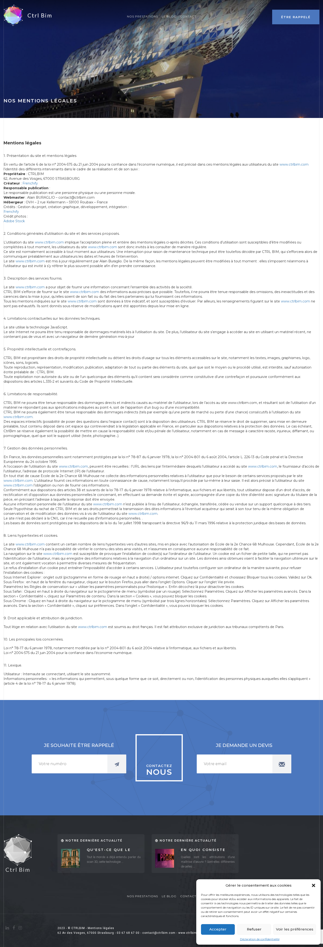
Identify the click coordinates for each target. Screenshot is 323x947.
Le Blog (169, 16)
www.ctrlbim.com (294, 164)
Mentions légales (101, 928)
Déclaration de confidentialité (259, 939)
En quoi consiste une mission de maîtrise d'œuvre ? (206, 850)
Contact (188, 16)
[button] (313, 885)
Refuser (254, 929)
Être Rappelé (295, 17)
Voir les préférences (294, 929)
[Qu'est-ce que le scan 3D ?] (70, 858)
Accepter (218, 929)
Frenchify (30, 183)
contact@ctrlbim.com (158, 932)
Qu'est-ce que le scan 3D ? (109, 850)
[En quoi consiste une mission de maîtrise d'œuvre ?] (164, 858)
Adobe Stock (14, 221)
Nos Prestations (142, 16)
